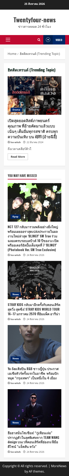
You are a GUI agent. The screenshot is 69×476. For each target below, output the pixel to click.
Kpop (15, 216)
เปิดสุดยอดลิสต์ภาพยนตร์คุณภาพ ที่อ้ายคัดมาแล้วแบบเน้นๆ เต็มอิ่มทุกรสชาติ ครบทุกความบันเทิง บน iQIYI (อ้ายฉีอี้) (34, 95)
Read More (19, 157)
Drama (16, 109)
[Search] (39, 40)
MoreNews (59, 466)
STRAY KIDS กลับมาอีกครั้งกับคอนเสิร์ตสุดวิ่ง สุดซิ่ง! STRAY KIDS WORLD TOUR (34, 309)
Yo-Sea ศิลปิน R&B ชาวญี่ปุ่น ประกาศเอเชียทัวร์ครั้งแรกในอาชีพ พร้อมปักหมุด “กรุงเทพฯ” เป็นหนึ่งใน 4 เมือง (33, 373)
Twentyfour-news (34, 19)
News (15, 294)
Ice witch (16, 142)
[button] (8, 40)
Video (59, 40)
